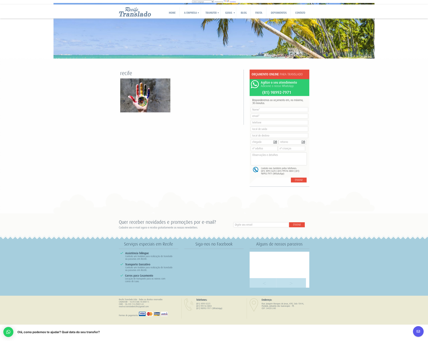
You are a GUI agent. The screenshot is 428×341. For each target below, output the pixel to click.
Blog (244, 12)
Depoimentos (279, 12)
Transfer (211, 12)
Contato (300, 12)
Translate (233, 2)
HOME (172, 12)
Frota (258, 12)
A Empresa (190, 12)
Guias (228, 12)
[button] (8, 332)
